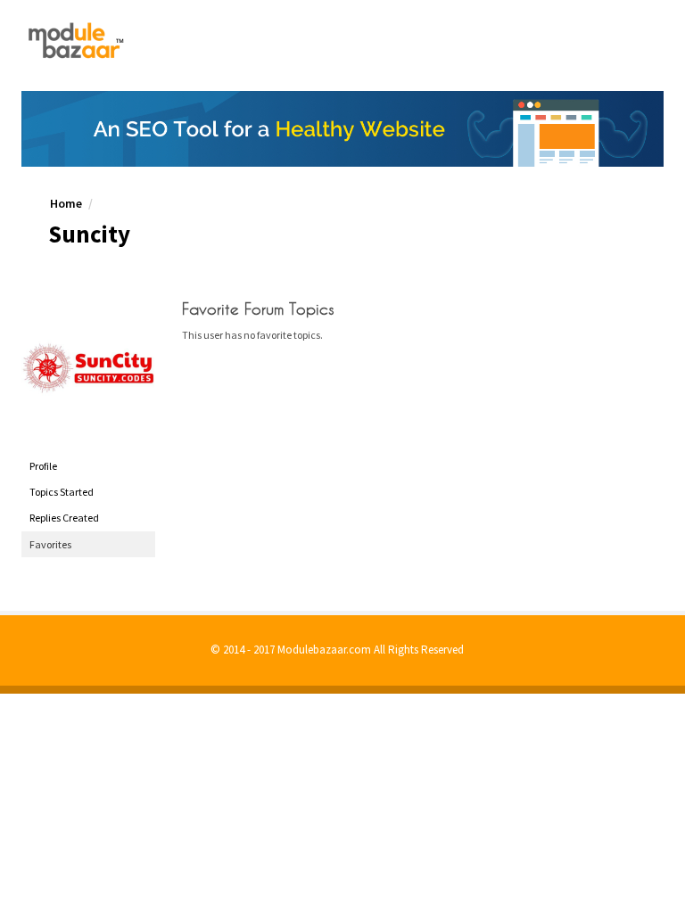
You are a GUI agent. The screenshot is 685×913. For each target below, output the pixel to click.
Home (66, 203)
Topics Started (61, 491)
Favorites (50, 544)
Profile (43, 466)
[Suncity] (88, 368)
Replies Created (64, 517)
